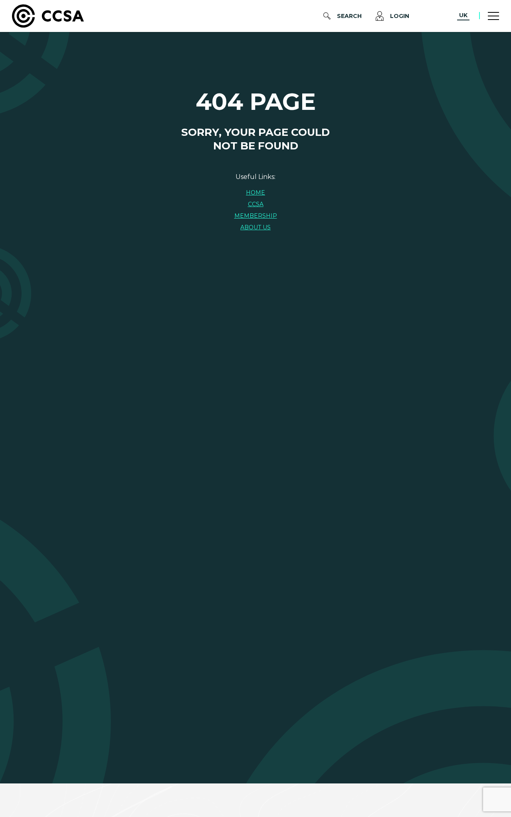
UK (463, 15)
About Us (255, 227)
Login (399, 16)
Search (349, 16)
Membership (255, 215)
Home (255, 192)
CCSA (255, 204)
